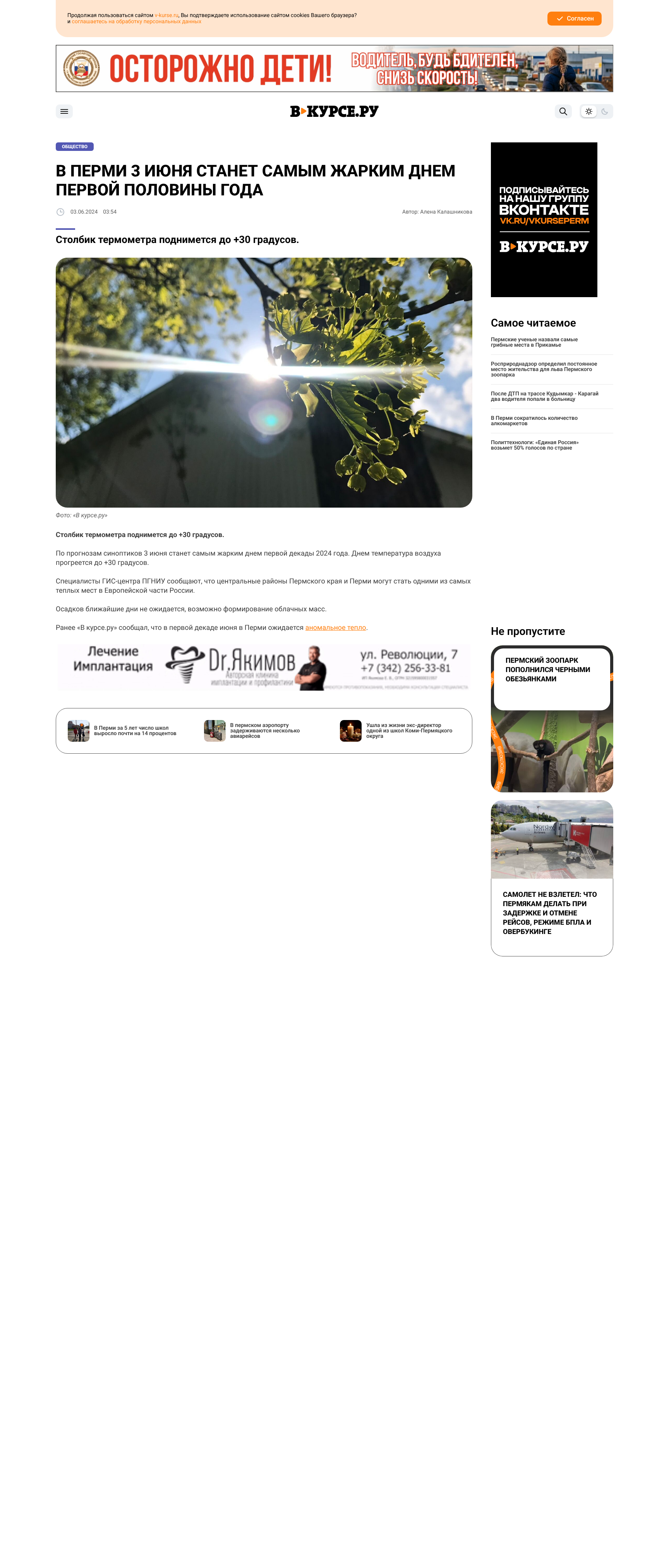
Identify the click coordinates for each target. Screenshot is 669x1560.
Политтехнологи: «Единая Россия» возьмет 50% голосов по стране (535, 445)
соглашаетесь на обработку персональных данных (137, 22)
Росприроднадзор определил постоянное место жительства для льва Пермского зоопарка (544, 369)
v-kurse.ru (166, 15)
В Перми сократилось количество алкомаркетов (534, 421)
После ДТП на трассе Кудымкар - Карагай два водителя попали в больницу (545, 396)
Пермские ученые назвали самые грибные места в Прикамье (534, 342)
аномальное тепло (335, 628)
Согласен (580, 18)
